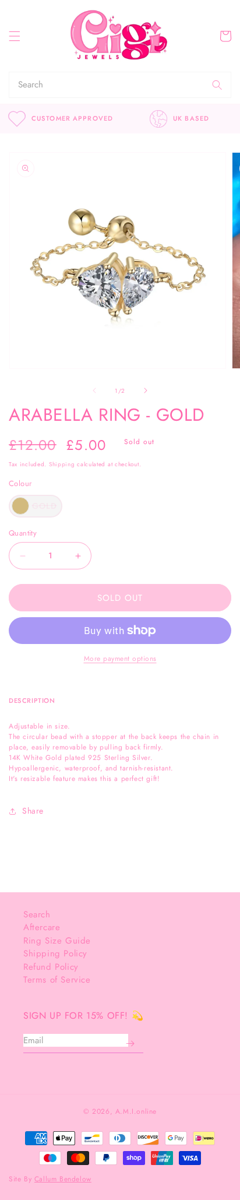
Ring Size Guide (57, 940)
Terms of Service (57, 979)
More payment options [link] (120, 658)
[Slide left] (94, 390)
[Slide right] (145, 390)
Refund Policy (51, 966)
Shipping (62, 464)
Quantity (23, 533)
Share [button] (33, 811)
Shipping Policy (55, 953)
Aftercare (41, 927)
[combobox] (106, 84)
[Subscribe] (130, 1044)
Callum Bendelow (62, 1179)
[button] (14, 36)
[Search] (217, 84)
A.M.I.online (136, 1111)
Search (37, 914)
